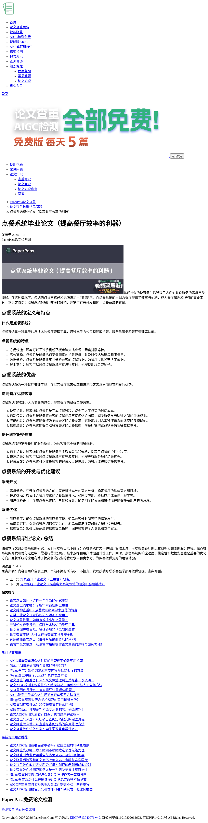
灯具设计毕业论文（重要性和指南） (46, 579)
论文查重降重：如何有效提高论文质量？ (39, 620)
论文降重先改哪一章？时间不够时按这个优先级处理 (47, 750)
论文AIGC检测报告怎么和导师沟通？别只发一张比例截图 (51, 789)
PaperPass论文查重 (23, 202)
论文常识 (24, 184)
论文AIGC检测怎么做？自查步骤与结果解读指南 (45, 714)
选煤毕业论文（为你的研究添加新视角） (39, 615)
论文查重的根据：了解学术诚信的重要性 (39, 605)
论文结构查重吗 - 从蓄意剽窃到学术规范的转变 (43, 610)
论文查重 (19, 27)
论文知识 (24, 81)
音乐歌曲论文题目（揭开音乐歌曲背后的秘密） (44, 639)
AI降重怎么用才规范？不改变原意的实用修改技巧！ (47, 709)
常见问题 (24, 76)
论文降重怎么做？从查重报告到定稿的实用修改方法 (47, 724)
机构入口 (16, 86)
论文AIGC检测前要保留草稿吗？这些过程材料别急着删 (49, 745)
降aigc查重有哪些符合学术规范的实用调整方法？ (45, 700)
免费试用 (28, 809)
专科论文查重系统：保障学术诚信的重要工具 (42, 625)
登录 (5, 94)
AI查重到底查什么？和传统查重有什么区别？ (42, 704)
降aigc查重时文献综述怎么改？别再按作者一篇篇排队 (48, 774)
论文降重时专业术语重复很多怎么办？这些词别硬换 (47, 755)
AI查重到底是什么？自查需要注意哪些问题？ (42, 690)
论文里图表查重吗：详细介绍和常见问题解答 (42, 629)
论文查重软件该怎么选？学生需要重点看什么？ (44, 729)
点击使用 (177, 156)
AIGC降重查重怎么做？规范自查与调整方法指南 (45, 695)
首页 (13, 22)
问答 (21, 194)
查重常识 (24, 179)
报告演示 (16, 56)
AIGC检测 (20, 37)
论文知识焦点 (27, 189)
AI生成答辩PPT (21, 46)
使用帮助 (24, 71)
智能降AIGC (19, 42)
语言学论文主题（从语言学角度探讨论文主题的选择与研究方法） (57, 644)
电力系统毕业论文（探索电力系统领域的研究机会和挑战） (62, 584)
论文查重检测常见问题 (26, 207)
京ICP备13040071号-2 (85, 817)
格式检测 (16, 51)
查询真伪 (16, 61)
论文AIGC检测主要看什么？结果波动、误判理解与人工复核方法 (56, 685)
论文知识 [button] (16, 174)
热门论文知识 (11, 652)
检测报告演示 (11, 809)
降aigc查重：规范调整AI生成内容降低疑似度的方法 (46, 670)
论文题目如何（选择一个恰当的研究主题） (41, 600)
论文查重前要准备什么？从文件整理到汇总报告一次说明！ (52, 680)
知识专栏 (16, 66)
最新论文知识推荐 (15, 737)
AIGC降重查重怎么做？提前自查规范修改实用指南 (46, 660)
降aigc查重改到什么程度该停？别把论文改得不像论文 (48, 779)
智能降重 (16, 32)
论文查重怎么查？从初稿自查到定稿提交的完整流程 (47, 719)
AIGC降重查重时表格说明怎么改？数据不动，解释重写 (49, 784)
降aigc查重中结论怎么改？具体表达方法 (38, 675)
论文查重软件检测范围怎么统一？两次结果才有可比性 (49, 770)
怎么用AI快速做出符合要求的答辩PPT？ (39, 665)
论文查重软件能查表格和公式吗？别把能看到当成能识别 (50, 765)
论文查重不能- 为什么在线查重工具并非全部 (41, 634)
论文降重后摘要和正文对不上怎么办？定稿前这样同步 (49, 760)
